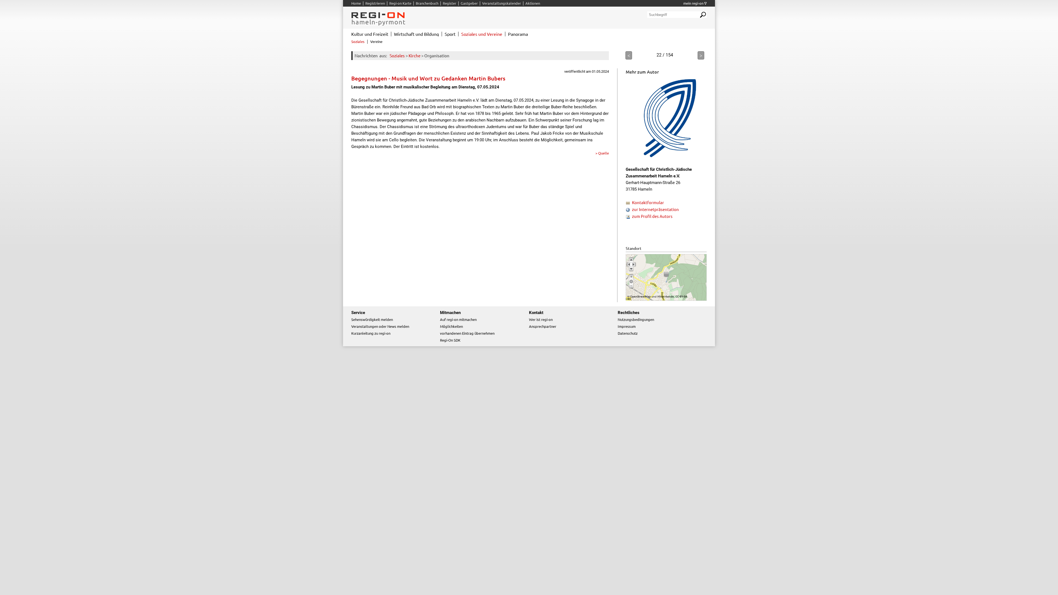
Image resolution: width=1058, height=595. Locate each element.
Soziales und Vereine (481, 34)
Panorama (518, 34)
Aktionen (532, 3)
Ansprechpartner (542, 326)
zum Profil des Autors (652, 216)
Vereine (376, 41)
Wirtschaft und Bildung (416, 34)
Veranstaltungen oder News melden (380, 326)
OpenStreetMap (640, 296)
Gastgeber (469, 3)
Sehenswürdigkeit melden (372, 319)
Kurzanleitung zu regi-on (370, 333)
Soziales (397, 55)
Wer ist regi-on (541, 319)
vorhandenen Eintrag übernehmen (467, 333)
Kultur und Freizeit (369, 34)
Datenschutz (628, 333)
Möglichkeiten (451, 326)
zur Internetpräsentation (655, 209)
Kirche (414, 55)
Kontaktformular (648, 202)
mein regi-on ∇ (695, 3)
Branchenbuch (427, 3)
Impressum (627, 326)
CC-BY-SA (681, 296)
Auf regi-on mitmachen (458, 319)
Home (356, 3)
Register (449, 3)
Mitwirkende (665, 296)
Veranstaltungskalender (501, 3)
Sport (450, 34)
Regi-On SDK (450, 340)
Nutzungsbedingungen (636, 319)
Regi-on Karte (400, 3)
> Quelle (602, 153)
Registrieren (375, 3)
